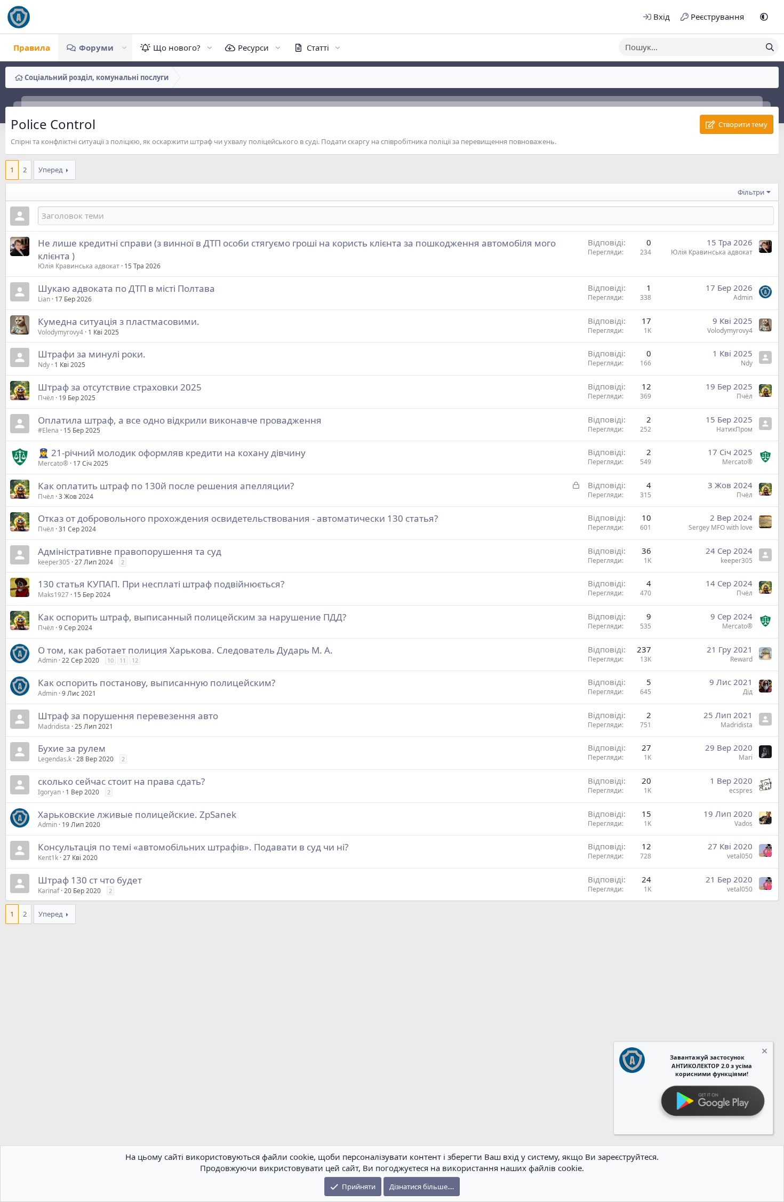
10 (110, 660)
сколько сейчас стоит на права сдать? (121, 781)
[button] (764, 16)
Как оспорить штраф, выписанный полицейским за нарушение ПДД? (192, 617)
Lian (44, 299)
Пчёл (46, 397)
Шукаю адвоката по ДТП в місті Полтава (126, 288)
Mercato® (53, 463)
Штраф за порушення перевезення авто (128, 716)
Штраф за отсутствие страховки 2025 (120, 387)
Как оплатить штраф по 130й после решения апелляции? (166, 486)
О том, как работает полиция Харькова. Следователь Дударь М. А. (185, 650)
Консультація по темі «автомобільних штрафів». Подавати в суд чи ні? (193, 847)
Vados (743, 823)
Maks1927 (53, 594)
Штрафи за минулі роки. (92, 354)
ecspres (741, 790)
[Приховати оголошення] (763, 1052)
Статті (318, 47)
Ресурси (253, 47)
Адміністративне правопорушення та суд (129, 551)
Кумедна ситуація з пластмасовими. (118, 321)
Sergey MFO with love (721, 527)
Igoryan (49, 792)
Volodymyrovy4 (60, 332)
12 (135, 660)
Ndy (44, 364)
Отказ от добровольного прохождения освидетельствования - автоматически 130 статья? (238, 518)
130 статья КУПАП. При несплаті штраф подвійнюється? (161, 584)
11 (122, 660)
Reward (741, 659)
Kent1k (48, 857)
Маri (746, 757)
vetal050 (740, 856)
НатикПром (734, 429)
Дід (748, 691)
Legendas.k (54, 758)
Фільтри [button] (751, 192)
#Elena (48, 430)
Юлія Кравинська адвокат (78, 265)
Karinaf (48, 890)
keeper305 (54, 562)
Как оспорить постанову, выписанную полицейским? (156, 682)
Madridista (54, 726)
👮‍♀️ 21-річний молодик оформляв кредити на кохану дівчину (172, 453)
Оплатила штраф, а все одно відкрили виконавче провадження (180, 420)
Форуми (96, 47)
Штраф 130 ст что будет (90, 880)
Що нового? (177, 47)
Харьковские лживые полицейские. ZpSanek (137, 814)
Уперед (50, 169)
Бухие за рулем (72, 748)
